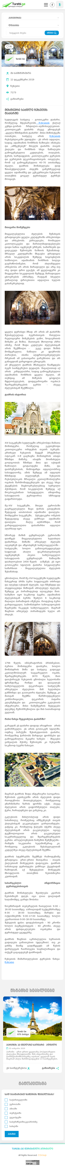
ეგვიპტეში (15, 1117)
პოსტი (23, 1034)
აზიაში (13, 1108)
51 (10, 46)
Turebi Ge (20, 59)
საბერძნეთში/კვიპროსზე (23, 1122)
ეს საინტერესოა (20, 73)
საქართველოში (18, 1100)
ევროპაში (15, 1104)
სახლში (13, 1126)
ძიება (50, 33)
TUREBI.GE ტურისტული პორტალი (32, 1148)
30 (12, 1002)
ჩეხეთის (42, 123)
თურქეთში (15, 1113)
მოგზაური (59, 4)
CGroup (42, 1155)
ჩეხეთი (15, 86)
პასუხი (11, 1134)
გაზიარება (17, 99)
